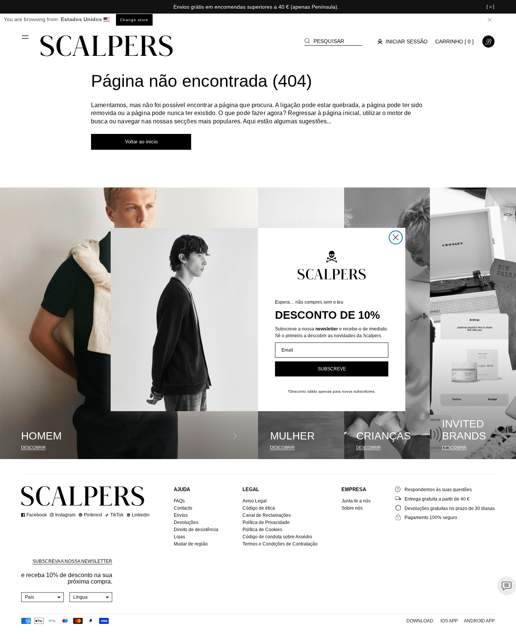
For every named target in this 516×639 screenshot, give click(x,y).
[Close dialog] (395, 237)
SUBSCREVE (332, 369)
